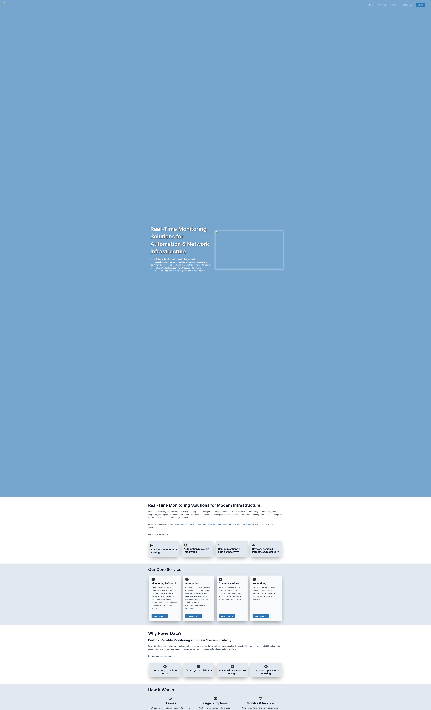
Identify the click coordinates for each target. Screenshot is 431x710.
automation (207, 524)
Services (393, 5)
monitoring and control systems (188, 524)
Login (420, 5)
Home (371, 5)
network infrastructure (241, 524)
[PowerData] (9, 4)
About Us (382, 5)
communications (220, 524)
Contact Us (407, 5)
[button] (398, 4)
